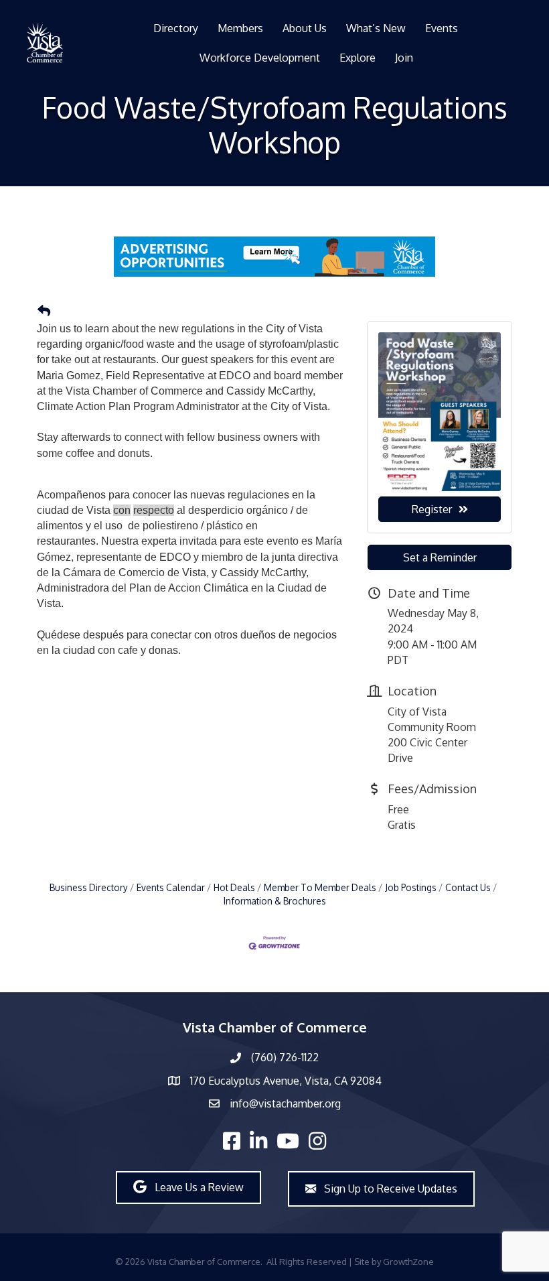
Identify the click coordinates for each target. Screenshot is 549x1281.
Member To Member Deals (320, 887)
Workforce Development (260, 57)
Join (404, 57)
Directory (175, 28)
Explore (357, 57)
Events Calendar (171, 887)
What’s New (376, 28)
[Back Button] (43, 310)
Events (441, 28)
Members (240, 28)
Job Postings (411, 887)
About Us (305, 28)
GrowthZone (408, 1261)
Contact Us (468, 887)
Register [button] (432, 509)
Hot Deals (234, 887)
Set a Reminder (440, 557)
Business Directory (89, 887)
